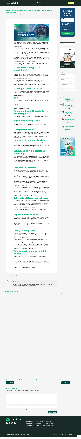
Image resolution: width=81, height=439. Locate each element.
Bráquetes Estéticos (29, 425)
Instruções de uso (49, 423)
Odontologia (62, 82)
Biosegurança (63, 74)
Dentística (62, 77)
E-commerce (48, 421)
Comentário (8, 392)
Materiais (62, 79)
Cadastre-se (67, 33)
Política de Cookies (59, 434)
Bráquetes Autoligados (29, 423)
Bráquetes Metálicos (29, 421)
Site (41, 405)
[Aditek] (13, 3)
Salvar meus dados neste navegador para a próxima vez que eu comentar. (22, 409)
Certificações (38, 423)
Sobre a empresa (39, 421)
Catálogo (71, 2)
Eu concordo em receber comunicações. (66, 24)
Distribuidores (59, 421)
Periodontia (62, 89)
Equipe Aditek (15, 14)
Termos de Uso (53, 434)
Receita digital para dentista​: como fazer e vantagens (23, 380)
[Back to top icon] (74, 434)
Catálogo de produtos (50, 425)
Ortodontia (62, 87)
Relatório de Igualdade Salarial (40, 426)
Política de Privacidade (65, 29)
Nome (7, 405)
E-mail (24, 405)
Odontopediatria (63, 84)
